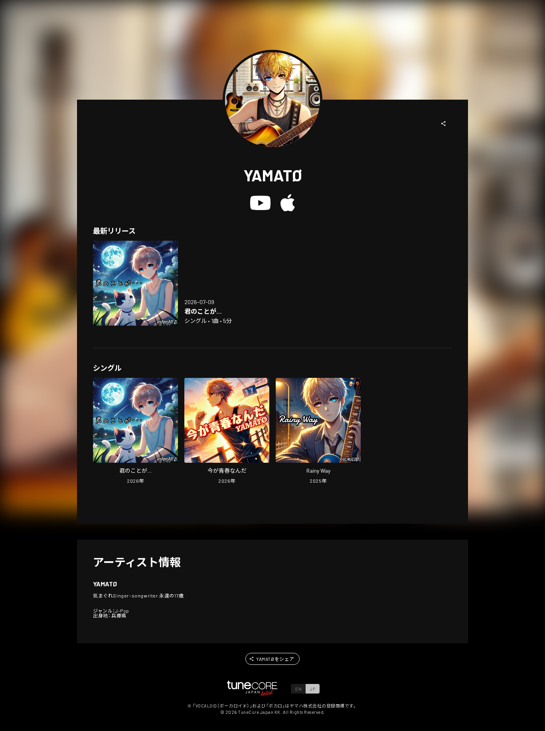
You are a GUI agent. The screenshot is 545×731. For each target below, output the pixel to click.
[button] (443, 124)
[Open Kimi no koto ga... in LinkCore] (135, 283)
